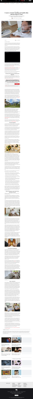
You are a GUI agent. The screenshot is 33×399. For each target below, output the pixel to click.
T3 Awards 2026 (17, 3)
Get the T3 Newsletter (12, 3)
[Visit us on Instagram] (22, 0)
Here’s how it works (22, 19)
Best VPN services (14, 386)
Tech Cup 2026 (26, 3)
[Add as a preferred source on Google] (16, 395)
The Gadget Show (22, 3)
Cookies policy (15, 392)
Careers (22, 392)
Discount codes (25, 386)
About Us (20, 391)
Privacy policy (11, 392)
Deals (8, 3)
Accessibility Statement (10, 391)
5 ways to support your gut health (15, 327)
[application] (12, 57)
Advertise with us (19, 392)
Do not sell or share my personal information (16, 393)
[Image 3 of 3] (19, 103)
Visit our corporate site (22, 397)
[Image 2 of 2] (19, 148)
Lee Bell (4, 329)
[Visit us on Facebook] (19, 0)
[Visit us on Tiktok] (24, 0)
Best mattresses (19, 386)
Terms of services (11, 85)
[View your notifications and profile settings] (28, 0)
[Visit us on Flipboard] (23, 0)
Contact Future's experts (15, 391)
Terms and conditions (23, 391)
